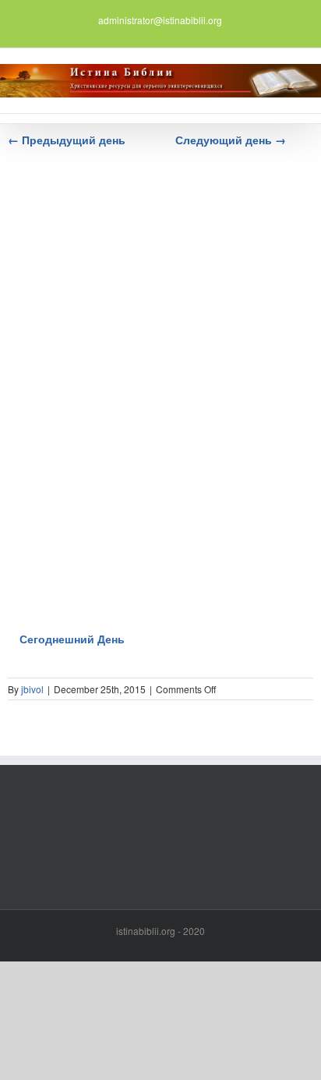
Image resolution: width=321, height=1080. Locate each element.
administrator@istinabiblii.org (160, 20)
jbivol (32, 689)
